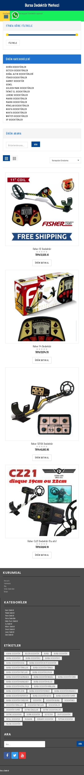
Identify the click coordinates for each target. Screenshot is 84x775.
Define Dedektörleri (9, 589)
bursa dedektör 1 (13, 658)
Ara (36, 144)
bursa (46, 653)
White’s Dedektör (10, 626)
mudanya (28, 719)
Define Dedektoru (14, 714)
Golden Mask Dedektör (11, 621)
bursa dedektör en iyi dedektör (42, 663)
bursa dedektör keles (43, 681)
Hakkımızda (7, 583)
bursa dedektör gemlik (42, 672)
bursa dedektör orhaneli (65, 691)
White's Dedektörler (17, 116)
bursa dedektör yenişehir (17, 700)
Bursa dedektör (60, 653)
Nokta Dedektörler (16, 109)
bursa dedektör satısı (42, 695)
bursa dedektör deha (15, 663)
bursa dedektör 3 (52, 658)
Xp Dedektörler (14, 119)
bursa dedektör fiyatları (17, 672)
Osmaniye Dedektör (45, 719)
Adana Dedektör (13, 653)
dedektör (37, 700)
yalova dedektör (13, 723)
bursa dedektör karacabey (17, 681)
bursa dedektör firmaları (17, 667)
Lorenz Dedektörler (17, 95)
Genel (9, 84)
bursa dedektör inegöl (43, 677)
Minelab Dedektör (9, 613)
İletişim (6, 591)
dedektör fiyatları (36, 705)
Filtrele (13, 43)
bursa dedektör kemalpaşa (17, 686)
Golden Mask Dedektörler (20, 87)
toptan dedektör (65, 719)
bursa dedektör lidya (15, 691)
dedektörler (54, 705)
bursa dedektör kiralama (44, 686)
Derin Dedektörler (16, 66)
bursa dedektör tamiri (65, 695)
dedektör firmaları (14, 705)
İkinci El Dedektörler (18, 91)
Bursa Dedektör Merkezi (42, 4)
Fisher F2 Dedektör (42, 248)
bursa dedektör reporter (17, 695)
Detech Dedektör (10, 629)
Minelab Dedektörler (17, 105)
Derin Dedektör (9, 635)
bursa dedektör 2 (33, 658)
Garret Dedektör (15, 80)
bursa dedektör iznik (67, 677)
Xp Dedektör (8, 624)
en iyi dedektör (63, 714)
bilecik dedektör (32, 653)
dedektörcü (69, 700)
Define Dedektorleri (52, 709)
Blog (5, 586)
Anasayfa (6, 581)
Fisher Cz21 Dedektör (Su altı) (42, 541)
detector (49, 714)
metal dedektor (13, 719)
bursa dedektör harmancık (17, 677)
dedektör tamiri (13, 709)
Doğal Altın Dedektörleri (19, 73)
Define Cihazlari (31, 709)
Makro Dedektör (9, 615)
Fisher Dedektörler (16, 77)
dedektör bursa (53, 700)
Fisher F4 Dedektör (42, 346)
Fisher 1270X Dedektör (42, 443)
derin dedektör (33, 714)
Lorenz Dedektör (9, 632)
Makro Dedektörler (16, 98)
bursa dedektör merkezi (39, 691)
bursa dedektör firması (43, 667)
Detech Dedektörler (17, 70)
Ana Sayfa (6, 13)
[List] (14, 158)
